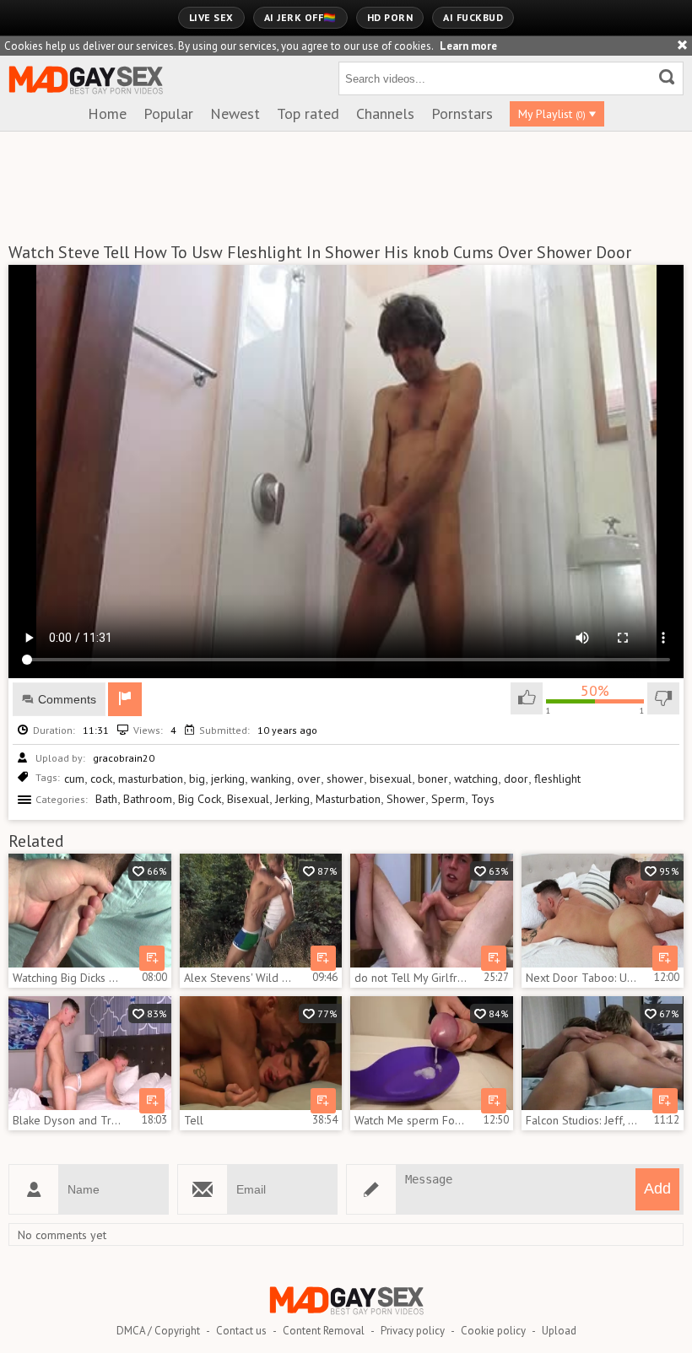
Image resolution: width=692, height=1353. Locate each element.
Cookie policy (493, 1330)
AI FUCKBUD (473, 17)
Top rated (308, 113)
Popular (168, 113)
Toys (483, 798)
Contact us (241, 1330)
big (197, 778)
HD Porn (390, 17)
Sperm (448, 798)
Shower (406, 798)
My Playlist (552, 113)
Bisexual (248, 798)
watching (476, 778)
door (516, 778)
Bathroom (147, 798)
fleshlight (557, 778)
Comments (67, 699)
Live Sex (211, 17)
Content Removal (324, 1330)
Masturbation (348, 798)
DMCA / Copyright (158, 1330)
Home (107, 113)
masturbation (150, 778)
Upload (559, 1330)
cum (74, 778)
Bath (106, 798)
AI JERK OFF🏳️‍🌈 (300, 17)
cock (101, 778)
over (309, 778)
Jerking (292, 798)
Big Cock (199, 798)
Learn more (468, 46)
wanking (271, 778)
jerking (228, 778)
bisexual (391, 778)
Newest (235, 113)
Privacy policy (413, 1330)
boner (433, 778)
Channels (385, 113)
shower (345, 778)
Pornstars (462, 113)
